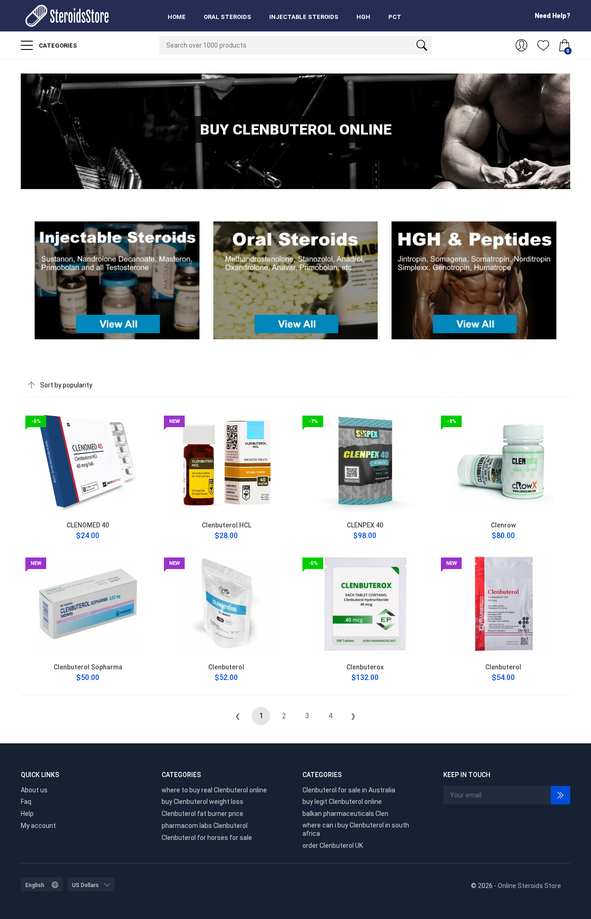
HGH (363, 16)
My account (38, 825)
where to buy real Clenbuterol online (214, 790)
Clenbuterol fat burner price (202, 813)
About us (34, 790)
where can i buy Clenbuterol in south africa (355, 829)
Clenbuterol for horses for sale (207, 837)
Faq (26, 801)
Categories (57, 45)
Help (27, 813)
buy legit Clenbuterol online (342, 801)
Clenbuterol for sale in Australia (348, 790)
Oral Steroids (227, 16)
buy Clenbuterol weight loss (202, 801)
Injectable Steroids (303, 16)
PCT (394, 16)
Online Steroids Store (529, 885)
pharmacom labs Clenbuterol (204, 825)
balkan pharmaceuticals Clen (345, 813)
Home (177, 16)
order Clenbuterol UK (332, 845)
